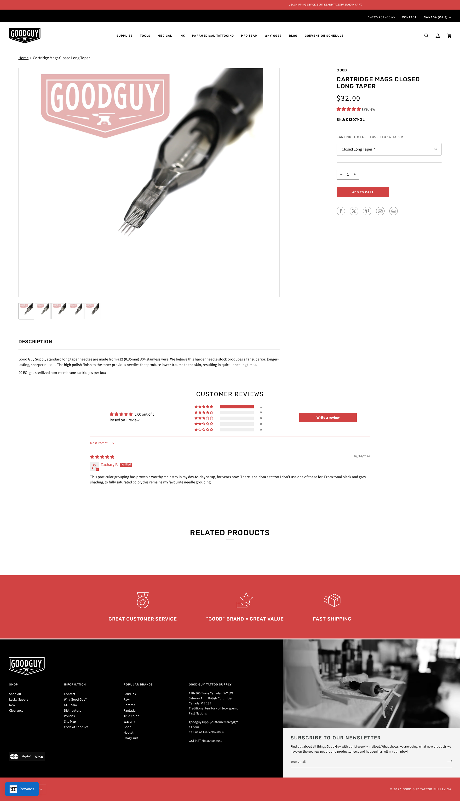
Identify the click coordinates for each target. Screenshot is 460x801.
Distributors (72, 710)
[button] (125, 36)
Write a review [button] (328, 417)
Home (23, 58)
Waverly (129, 721)
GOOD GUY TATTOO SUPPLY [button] (210, 684)
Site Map (70, 721)
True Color (131, 716)
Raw (127, 699)
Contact (69, 694)
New (12, 705)
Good (342, 70)
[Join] (448, 761)
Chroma (129, 705)
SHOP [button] (13, 684)
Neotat (128, 732)
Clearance (16, 710)
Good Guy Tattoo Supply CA (427, 789)
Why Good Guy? (75, 699)
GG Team (70, 705)
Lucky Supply (18, 699)
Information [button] (75, 684)
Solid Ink (130, 694)
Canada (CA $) (435, 17)
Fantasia (130, 710)
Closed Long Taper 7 (358, 149)
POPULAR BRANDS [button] (138, 684)
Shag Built (131, 738)
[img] (102, 457)
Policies (69, 716)
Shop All (15, 694)
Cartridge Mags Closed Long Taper (61, 58)
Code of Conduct (76, 727)
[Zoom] (149, 182)
